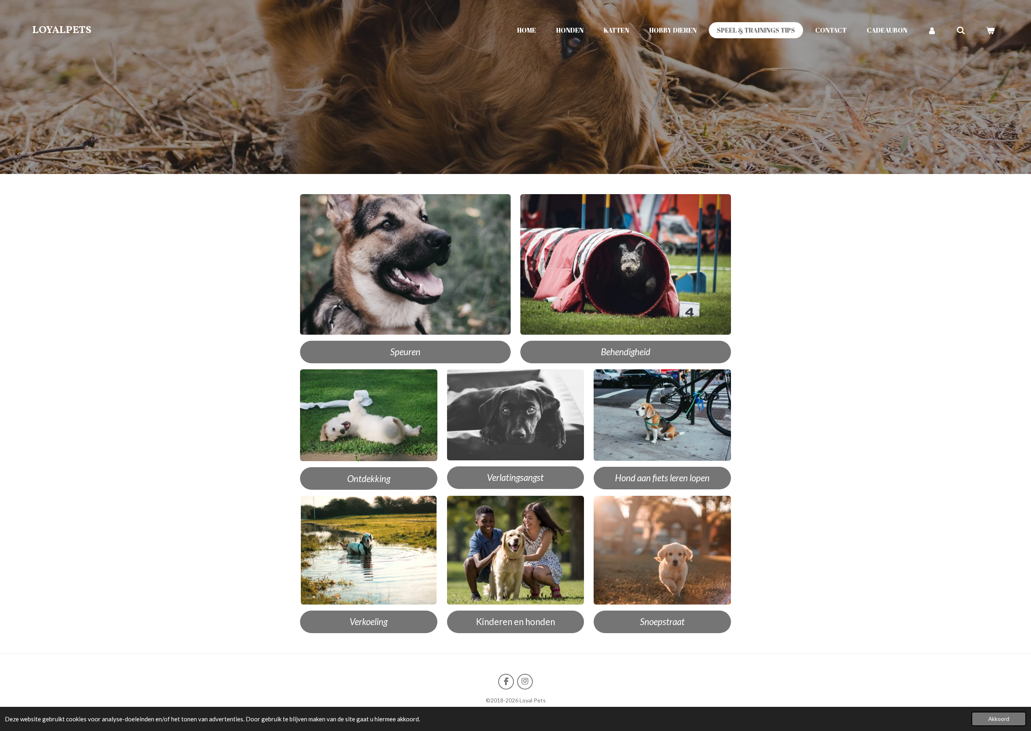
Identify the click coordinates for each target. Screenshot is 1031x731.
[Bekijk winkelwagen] (990, 30)
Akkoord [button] (998, 719)
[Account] (931, 30)
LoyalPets (61, 30)
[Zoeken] (960, 30)
